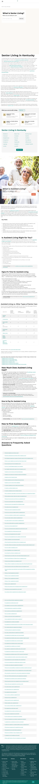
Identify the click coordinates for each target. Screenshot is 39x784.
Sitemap (4, 769)
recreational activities (30, 99)
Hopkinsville (16, 142)
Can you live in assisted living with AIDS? (12, 713)
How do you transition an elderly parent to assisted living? (15, 515)
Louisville (16, 146)
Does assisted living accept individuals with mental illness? (15, 659)
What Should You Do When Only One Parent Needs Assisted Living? (17, 555)
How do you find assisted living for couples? (12, 534)
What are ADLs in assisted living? (11, 697)
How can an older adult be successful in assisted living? (14, 523)
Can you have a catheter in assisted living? (12, 694)
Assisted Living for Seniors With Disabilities (12, 482)
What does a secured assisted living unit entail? (13, 589)
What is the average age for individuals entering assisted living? (16, 586)
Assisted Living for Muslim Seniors (11, 477)
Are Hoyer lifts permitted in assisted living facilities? (14, 600)
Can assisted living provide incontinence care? (13, 711)
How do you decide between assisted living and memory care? (16, 528)
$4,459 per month (24, 228)
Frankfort (27, 137)
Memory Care (5, 333)
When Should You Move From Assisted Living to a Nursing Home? (17, 681)
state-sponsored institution (15, 65)
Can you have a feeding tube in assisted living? (13, 705)
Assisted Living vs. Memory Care (8, 361)
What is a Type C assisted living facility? (12, 581)
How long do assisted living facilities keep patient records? (15, 662)
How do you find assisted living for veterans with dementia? (15, 536)
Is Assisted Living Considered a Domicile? (12, 735)
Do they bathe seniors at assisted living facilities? (13, 716)
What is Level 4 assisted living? (10, 583)
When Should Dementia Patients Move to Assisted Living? (15, 542)
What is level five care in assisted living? (12, 700)
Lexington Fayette (29, 144)
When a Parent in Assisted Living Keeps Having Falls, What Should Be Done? (18, 563)
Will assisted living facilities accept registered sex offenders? (15, 678)
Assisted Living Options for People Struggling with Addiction (15, 474)
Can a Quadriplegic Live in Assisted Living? (12, 550)
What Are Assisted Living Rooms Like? (12, 452)
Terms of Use (14, 755)
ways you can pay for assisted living (28, 418)
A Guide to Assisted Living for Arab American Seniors (14, 485)
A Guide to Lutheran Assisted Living (11, 488)
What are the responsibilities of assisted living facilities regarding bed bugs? (18, 667)
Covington (16, 135)
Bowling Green (28, 133)
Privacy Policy (22, 755)
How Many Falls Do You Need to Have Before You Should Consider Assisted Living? (20, 544)
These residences (9, 92)
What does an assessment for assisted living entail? (14, 727)
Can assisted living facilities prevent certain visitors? (14, 643)
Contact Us (23, 774)
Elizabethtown (6, 137)
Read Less (21, 110)
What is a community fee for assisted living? (13, 616)
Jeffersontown (28, 142)
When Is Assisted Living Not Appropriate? (12, 539)
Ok (33, 781)
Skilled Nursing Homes (4, 336)
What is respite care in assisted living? (11, 702)
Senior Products (5, 768)
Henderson (5, 142)
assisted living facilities (14, 210)
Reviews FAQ (23, 772)
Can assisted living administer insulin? (11, 708)
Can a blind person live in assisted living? (12, 689)
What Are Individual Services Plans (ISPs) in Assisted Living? (15, 455)
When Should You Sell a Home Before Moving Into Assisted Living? (17, 566)
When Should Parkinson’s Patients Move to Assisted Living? (15, 558)
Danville (27, 135)
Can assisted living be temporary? (11, 692)
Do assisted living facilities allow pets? (11, 602)
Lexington (16, 144)
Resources (4, 766)
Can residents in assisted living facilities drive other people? (15, 648)
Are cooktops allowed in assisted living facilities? (13, 627)
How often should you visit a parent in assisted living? (14, 520)
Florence (16, 137)
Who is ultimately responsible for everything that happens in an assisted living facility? (20, 493)
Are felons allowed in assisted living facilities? (13, 629)
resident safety (17, 95)
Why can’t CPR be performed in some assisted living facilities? (16, 675)
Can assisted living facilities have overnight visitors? (14, 640)
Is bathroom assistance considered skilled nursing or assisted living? (17, 724)
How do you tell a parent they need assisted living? (14, 501)
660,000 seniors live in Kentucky (11, 61)
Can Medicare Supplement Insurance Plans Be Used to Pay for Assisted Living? (19, 458)
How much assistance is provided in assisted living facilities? (15, 719)
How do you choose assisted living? (11, 525)
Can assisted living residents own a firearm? (12, 646)
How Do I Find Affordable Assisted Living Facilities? (14, 466)
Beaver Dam (16, 133)
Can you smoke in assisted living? (11, 613)
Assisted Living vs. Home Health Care (9, 359)
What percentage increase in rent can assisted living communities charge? (18, 670)
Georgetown (5, 140)
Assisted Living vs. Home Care (8, 358)
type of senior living (14, 223)
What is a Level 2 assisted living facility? (12, 575)
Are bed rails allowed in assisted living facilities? (13, 608)
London (4, 146)
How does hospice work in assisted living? (12, 686)
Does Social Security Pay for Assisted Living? (13, 463)
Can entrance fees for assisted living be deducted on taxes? (15, 591)
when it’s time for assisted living (28, 296)
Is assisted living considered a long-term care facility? (14, 721)
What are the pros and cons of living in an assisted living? (15, 498)
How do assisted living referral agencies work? (13, 531)
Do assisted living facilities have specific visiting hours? (14, 651)
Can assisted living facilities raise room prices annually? (14, 635)
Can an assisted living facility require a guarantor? (13, 619)
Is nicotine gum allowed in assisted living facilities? (14, 665)
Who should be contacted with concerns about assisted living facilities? (17, 673)
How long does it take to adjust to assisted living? (13, 517)
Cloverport (5, 135)
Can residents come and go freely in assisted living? (14, 605)
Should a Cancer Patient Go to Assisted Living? (13, 561)
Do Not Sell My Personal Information (5, 775)
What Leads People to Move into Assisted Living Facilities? (15, 738)
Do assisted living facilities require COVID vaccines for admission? (16, 654)
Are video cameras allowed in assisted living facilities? (14, 632)
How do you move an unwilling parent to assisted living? (15, 512)
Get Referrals (14, 766)
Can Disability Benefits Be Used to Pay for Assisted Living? (15, 469)
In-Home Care (5, 319)
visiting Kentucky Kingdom (16, 66)
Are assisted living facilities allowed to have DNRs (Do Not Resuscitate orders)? (19, 624)
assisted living (15, 426)
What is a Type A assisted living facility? (12, 578)
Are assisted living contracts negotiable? (12, 621)
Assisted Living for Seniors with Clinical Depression (14, 471)
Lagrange (5, 144)
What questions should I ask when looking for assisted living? (16, 496)
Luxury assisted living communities (26, 378)
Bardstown (5, 133)
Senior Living (4, 6)
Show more (19, 149)
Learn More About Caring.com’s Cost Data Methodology (13, 396)
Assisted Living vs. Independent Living (9, 360)
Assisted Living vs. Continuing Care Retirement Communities (14, 364)
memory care (10, 105)
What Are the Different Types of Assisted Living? (13, 732)
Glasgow (16, 140)
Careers (22, 773)
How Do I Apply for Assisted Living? (11, 547)
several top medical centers (22, 59)
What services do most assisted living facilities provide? (14, 504)
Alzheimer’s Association (18, 87)
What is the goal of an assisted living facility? (13, 509)
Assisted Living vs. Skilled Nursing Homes (10, 363)
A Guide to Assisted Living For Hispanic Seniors (13, 490)
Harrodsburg (28, 140)
